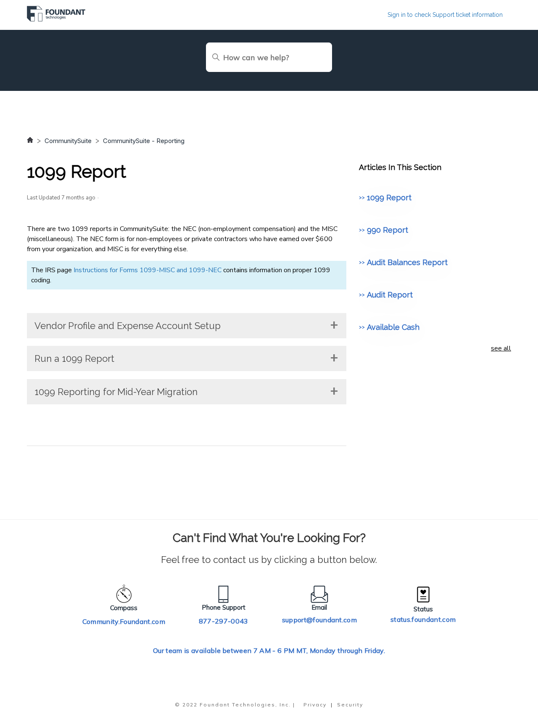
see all (501, 348)
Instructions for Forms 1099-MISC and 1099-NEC (148, 270)
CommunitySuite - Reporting (144, 141)
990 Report (387, 230)
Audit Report (390, 294)
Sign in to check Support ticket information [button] (445, 14)
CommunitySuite (68, 141)
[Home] (56, 19)
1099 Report (389, 197)
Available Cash (393, 327)
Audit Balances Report (407, 262)
